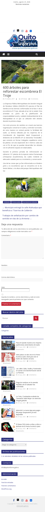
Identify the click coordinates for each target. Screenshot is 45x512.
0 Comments (34, 99)
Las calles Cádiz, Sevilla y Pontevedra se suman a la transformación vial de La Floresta (28, 371)
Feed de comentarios (8, 486)
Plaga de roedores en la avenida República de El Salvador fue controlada (27, 384)
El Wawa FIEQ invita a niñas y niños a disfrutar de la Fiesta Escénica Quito (28, 425)
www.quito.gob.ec (23, 506)
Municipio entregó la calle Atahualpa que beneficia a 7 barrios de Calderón (22, 209)
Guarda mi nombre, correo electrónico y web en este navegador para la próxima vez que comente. (20, 298)
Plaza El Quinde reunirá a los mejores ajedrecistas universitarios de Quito (28, 344)
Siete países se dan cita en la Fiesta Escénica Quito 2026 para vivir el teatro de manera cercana (28, 357)
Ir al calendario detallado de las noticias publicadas (18, 456)
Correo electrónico (8, 277)
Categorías (5, 331)
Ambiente (7, 202)
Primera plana (16, 202)
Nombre (4, 265)
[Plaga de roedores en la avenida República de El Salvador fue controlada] (8, 382)
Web (3, 287)
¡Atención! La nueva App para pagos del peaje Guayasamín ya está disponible (28, 412)
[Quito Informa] (22, 35)
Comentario (6, 235)
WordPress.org (6, 489)
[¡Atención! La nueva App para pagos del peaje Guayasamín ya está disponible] (8, 409)
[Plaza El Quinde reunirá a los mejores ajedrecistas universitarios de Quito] (8, 342)
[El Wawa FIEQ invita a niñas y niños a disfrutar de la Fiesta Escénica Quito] (8, 423)
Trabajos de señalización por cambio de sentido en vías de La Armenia (20, 217)
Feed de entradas (7, 482)
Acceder (4, 479)
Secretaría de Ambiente (30, 202)
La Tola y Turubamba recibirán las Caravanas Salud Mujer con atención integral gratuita (28, 398)
